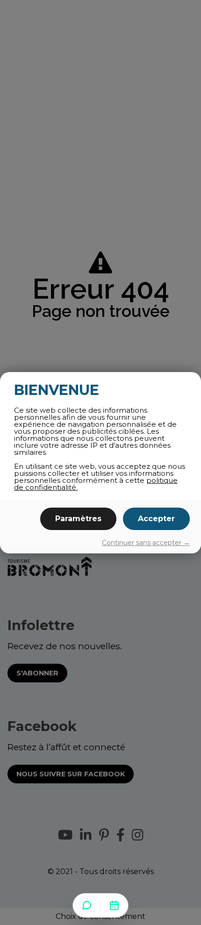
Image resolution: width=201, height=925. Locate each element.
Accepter (156, 518)
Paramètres (78, 518)
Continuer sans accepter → (146, 542)
